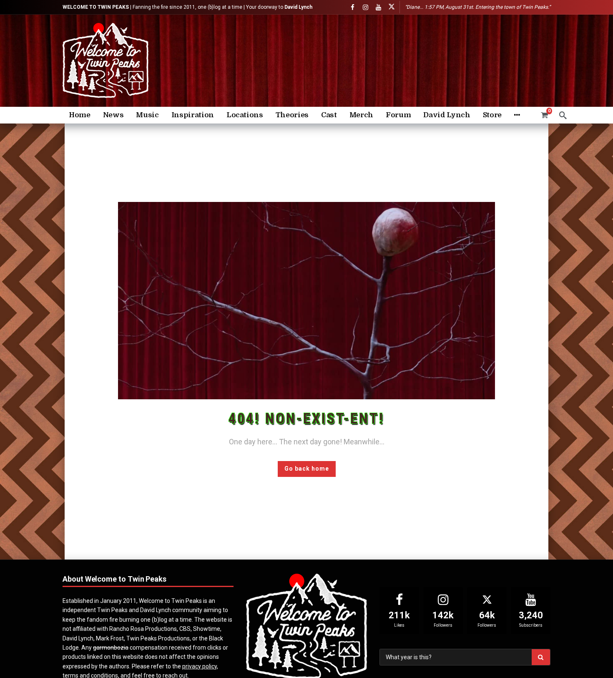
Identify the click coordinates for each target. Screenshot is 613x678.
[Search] (563, 115)
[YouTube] (378, 7)
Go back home (306, 468)
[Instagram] (365, 7)
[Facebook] (352, 7)
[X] (391, 7)
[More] (517, 115)
